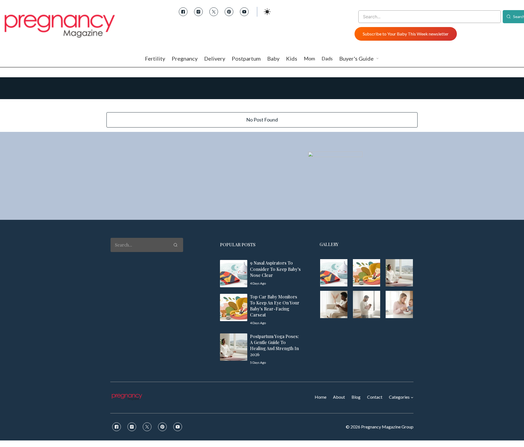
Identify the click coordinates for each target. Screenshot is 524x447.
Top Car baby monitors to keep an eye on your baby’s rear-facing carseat (274, 306)
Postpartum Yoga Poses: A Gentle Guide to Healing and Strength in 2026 (274, 345)
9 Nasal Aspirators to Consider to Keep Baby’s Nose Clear (275, 269)
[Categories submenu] (412, 397)
